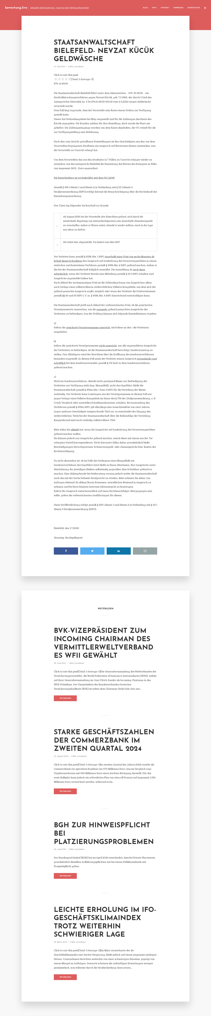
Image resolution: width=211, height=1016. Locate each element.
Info (154, 8)
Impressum (178, 8)
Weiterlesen (65, 698)
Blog (145, 8)
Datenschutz (194, 8)
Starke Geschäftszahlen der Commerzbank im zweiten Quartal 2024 (104, 741)
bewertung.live (16, 7)
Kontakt (165, 8)
